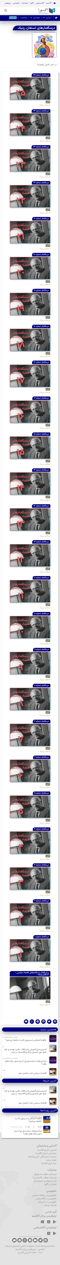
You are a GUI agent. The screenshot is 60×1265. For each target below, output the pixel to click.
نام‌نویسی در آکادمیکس (46, 1198)
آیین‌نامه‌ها (33, 1157)
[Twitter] (40, 1240)
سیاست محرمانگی (48, 1157)
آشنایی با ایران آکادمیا (47, 1150)
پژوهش (7, 3)
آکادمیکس (40, 3)
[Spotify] (19, 1240)
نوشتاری (36, 17)
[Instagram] (24, 1240)
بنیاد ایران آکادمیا (49, 1163)
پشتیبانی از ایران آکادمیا (46, 1153)
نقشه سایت (51, 1160)
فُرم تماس (51, 1212)
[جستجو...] (5, 11)
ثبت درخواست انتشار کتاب (45, 1181)
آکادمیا (48, 3)
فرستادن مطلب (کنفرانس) (45, 1177)
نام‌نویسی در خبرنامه (47, 1202)
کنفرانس (16, 3)
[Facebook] (45, 1240)
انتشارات (24, 3)
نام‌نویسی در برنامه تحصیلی (44, 1195)
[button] (55, 1021)
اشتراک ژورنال (51, 1205)
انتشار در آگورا (50, 1184)
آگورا (31, 3)
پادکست (23, 17)
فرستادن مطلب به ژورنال (45, 1174)
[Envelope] (14, 1240)
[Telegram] (30, 1240)
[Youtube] (35, 1240)
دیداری (48, 17)
